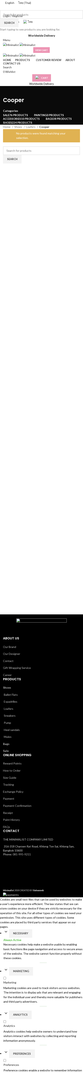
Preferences (22, 1053)
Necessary (20, 933)
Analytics (20, 1014)
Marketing (21, 971)
